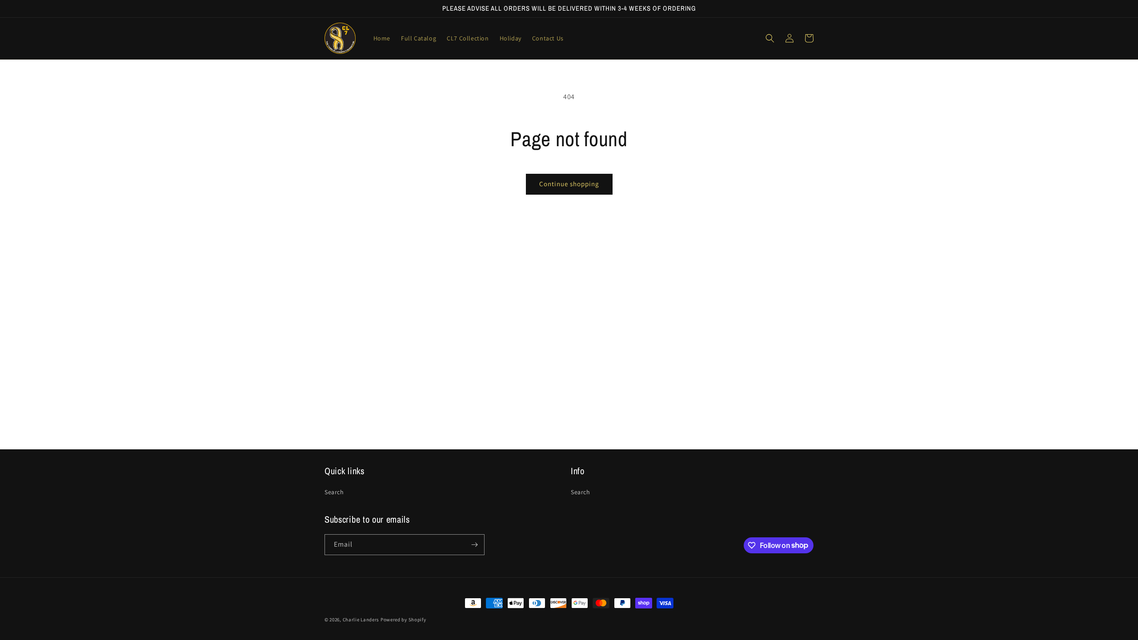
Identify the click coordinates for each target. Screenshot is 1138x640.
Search (334, 492)
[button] (770, 38)
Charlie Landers (362, 619)
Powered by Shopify (403, 619)
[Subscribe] (474, 544)
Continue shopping (569, 184)
